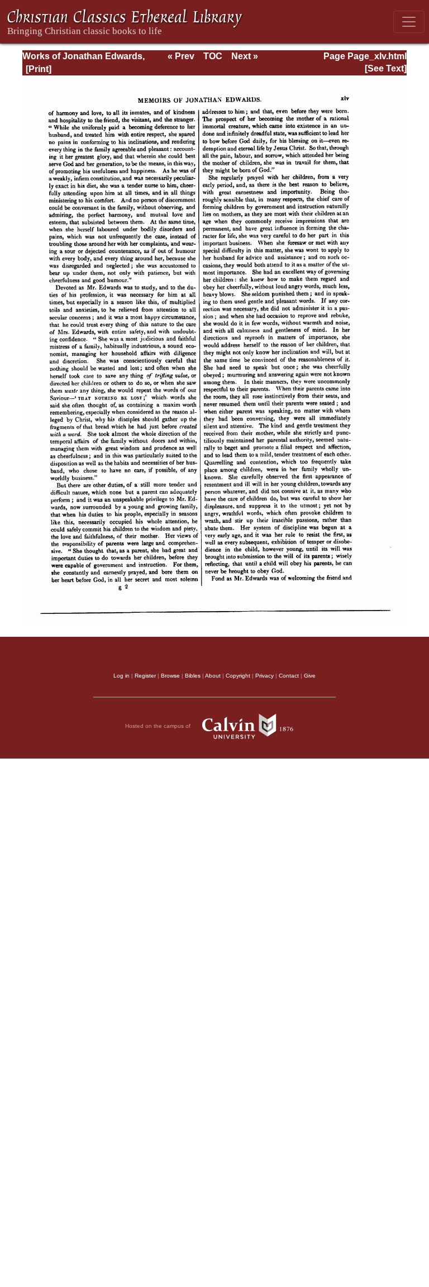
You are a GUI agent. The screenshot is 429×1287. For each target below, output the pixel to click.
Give (310, 676)
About (213, 676)
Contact (289, 676)
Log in (121, 676)
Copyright (238, 676)
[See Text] (386, 68)
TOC (212, 56)
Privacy (264, 676)
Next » (244, 56)
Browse (170, 676)
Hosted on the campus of (158, 726)
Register (145, 676)
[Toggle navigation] (409, 22)
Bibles (193, 676)
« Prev (181, 56)
